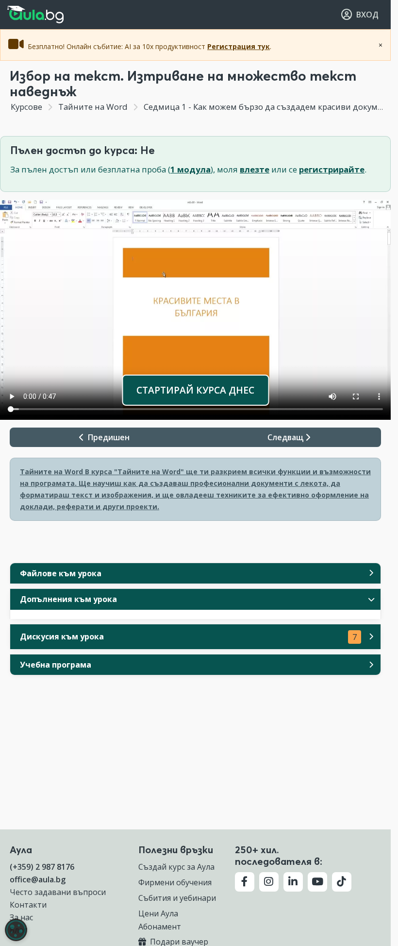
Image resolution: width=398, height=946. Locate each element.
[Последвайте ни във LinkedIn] (293, 882)
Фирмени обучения (175, 882)
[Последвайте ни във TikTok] (341, 882)
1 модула (190, 169)
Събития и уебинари (177, 898)
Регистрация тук (238, 46)
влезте (254, 169)
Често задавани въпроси (58, 892)
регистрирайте (332, 169)
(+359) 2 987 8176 (42, 866)
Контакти (28, 904)
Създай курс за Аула (176, 866)
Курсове (26, 106)
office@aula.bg (38, 879)
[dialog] (16, 930)
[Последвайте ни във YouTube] (317, 882)
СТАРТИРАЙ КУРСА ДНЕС (195, 389)
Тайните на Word (93, 106)
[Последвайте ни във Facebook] (244, 882)
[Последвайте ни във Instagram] (269, 882)
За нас (21, 917)
